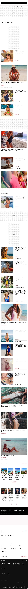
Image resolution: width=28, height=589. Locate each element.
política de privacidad (10, 532)
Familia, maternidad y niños (11, 513)
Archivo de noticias (5, 463)
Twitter (5, 535)
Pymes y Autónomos (8, 576)
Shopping (2, 85)
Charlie (16, 168)
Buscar (23, 556)
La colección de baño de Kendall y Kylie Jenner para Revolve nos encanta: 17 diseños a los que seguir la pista (20, 263)
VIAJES (12, 6)
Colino (16, 101)
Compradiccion (3, 577)
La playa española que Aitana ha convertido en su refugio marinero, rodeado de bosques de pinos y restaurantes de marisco (4, 477)
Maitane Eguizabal (17, 287)
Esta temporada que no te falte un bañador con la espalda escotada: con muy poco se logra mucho (20, 249)
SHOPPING (9, 6)
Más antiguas (24, 463)
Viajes (14, 466)
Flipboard (13, 535)
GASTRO (15, 6)
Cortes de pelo (18, 513)
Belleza (20, 545)
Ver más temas (4, 551)
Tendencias (16, 285)
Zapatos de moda (22, 513)
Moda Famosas (17, 60)
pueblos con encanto (13, 548)
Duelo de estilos (17, 339)
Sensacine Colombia (13, 583)
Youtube (8, 535)
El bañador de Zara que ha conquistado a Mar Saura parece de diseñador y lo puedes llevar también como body (20, 52)
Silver (11, 545)
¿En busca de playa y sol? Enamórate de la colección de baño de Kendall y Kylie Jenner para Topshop (20, 346)
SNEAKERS (18, 6)
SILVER (22, 6)
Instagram (10, 535)
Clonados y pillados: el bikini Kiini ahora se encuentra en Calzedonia (20, 374)
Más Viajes (14, 481)
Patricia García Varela (4, 87)
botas (15, 513)
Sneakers (6, 513)
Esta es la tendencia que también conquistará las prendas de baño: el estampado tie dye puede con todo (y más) (20, 159)
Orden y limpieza (4, 548)
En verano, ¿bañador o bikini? (7, 455)
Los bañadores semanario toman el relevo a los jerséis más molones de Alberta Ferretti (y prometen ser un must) (20, 278)
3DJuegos (8, 564)
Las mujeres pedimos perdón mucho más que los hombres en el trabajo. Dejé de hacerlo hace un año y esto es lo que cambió (23, 496)
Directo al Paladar (19, 564)
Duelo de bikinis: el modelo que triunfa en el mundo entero (20, 331)
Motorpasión (23, 564)
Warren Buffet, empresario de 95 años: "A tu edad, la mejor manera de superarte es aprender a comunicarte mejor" (17, 496)
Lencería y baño (17, 114)
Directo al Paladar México (19, 582)
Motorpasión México (23, 582)
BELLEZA (6, 6)
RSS (11, 535)
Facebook (6, 535)
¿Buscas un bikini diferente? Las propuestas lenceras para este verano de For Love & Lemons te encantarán (21, 360)
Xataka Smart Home (3, 568)
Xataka (2, 564)
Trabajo (14, 487)
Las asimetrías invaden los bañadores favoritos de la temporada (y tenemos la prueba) (19, 198)
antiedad (20, 548)
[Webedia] (3, 560)
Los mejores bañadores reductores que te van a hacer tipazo (20, 91)
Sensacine (13, 564)
